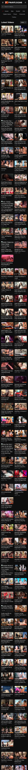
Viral (24, 11)
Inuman (6, 11)
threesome (22, 14)
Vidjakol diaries (7, 14)
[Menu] (2, 2)
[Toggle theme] (25, 2)
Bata (12, 11)
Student (18, 11)
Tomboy (14, 17)
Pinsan (15, 14)
